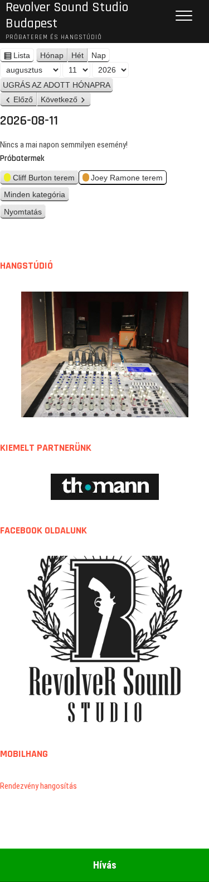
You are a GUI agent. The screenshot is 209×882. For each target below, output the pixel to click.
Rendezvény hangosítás (38, 786)
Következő (59, 99)
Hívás (104, 865)
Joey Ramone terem (127, 177)
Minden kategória (34, 194)
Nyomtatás (25, 213)
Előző (23, 99)
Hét (77, 55)
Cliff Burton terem (44, 177)
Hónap (52, 55)
